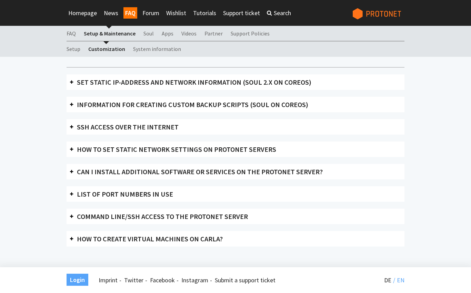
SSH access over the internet (128, 127)
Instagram (194, 280)
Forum (150, 13)
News (111, 13)
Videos (189, 33)
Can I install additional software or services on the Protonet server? (200, 171)
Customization (106, 48)
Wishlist (176, 13)
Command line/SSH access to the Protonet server (162, 216)
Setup (73, 48)
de (387, 280)
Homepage (82, 13)
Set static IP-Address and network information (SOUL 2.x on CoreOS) (194, 82)
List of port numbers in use (125, 194)
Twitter (133, 280)
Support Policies (250, 33)
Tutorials (204, 13)
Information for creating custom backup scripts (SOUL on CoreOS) (192, 104)
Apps (167, 33)
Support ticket (241, 13)
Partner (213, 33)
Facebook (162, 280)
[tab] (235, 82)
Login (77, 280)
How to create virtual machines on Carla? (150, 238)
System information (157, 48)
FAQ (130, 13)
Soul (148, 33)
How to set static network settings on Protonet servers (176, 149)
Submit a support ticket (245, 280)
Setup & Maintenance (110, 33)
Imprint (108, 280)
